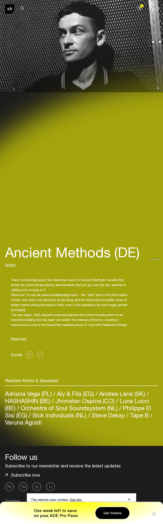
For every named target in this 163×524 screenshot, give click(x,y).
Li (50, 487)
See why (76, 499)
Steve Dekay (108, 415)
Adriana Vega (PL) (29, 393)
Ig (36, 487)
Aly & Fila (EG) (75, 393)
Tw (23, 487)
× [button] (154, 513)
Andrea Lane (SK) (122, 393)
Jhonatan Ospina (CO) (85, 400)
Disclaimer (154, 259)
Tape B (139, 415)
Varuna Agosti (23, 422)
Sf (40, 354)
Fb (29, 354)
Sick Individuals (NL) (59, 415)
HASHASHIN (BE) (28, 400)
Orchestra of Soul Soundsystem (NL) (69, 407)
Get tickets (112, 513)
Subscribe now (25, 475)
